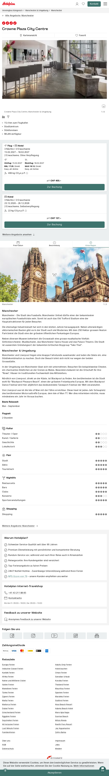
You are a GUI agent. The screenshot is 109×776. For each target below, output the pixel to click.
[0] (83, 4)
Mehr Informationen (84, 766)
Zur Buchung (54, 187)
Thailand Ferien (62, 685)
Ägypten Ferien (9, 716)
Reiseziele (8, 659)
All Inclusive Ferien (10, 724)
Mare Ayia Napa (62, 713)
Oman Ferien (61, 673)
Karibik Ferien (8, 673)
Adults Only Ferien (63, 665)
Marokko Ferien (62, 697)
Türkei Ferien (8, 693)
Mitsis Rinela (61, 720)
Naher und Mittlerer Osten (14, 681)
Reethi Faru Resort (63, 724)
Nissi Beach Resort (63, 705)
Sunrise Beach (61, 716)
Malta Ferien (7, 701)
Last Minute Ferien (10, 728)
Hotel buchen (61, 669)
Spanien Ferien (62, 693)
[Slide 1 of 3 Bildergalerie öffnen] (54, 275)
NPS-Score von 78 (17, 576)
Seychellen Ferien (10, 720)
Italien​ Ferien (8, 685)
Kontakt (94, 4)
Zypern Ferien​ (8, 697)
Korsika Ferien (61, 681)
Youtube (54, 635)
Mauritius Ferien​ (62, 689)
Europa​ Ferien (8, 665)
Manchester (56, 10)
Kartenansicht (29, 35)
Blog (76, 635)
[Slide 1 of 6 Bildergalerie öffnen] (54, 74)
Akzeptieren (55, 773)
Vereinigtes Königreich (12, 10)
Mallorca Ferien (9, 705)
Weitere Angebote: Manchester (18, 526)
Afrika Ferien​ (8, 677)
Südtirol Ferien (61, 701)
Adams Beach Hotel (64, 709)
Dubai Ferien (8, 709)
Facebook (12, 635)
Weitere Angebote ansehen (17, 235)
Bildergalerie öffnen (104, 106)
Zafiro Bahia (60, 732)
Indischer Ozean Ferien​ (12, 669)
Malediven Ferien (10, 689)
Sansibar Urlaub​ (62, 677)
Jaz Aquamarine (62, 728)
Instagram (33, 635)
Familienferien (8, 732)
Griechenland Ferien (11, 713)
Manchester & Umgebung (36, 10)
